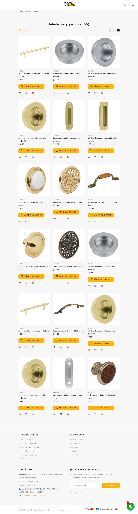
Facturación (75, 447)
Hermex (21, 71)
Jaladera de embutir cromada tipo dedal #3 (66, 75)
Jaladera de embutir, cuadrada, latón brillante (102, 140)
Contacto (74, 455)
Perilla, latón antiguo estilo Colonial (67, 266)
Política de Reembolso (27, 455)
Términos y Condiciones (28, 443)
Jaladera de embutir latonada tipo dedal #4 (101, 332)
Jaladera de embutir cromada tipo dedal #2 (101, 75)
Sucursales (74, 451)
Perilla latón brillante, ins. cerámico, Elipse (32, 204)
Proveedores (75, 443)
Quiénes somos (76, 440)
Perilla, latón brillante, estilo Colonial (67, 202)
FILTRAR (25, 30)
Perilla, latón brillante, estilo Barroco (33, 266)
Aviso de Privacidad (26, 440)
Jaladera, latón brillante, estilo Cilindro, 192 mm (33, 75)
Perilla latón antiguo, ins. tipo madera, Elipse (103, 397)
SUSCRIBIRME (111, 485)
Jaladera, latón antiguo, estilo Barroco (68, 331)
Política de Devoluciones (28, 447)
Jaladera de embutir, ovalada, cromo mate (67, 397)
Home (20, 11)
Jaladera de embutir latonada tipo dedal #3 (32, 397)
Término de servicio (26, 451)
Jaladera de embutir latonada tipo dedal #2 (32, 140)
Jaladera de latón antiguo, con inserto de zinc (103, 204)
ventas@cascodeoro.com (34, 495)
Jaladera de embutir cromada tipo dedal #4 (101, 268)
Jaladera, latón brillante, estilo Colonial (34, 331)
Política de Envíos (25, 458)
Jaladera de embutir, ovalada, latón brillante (67, 140)
